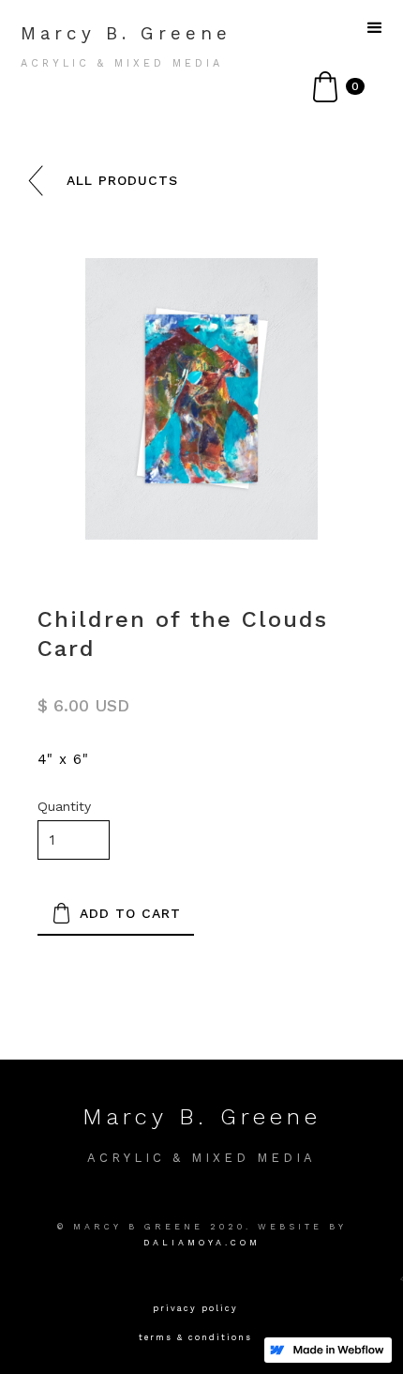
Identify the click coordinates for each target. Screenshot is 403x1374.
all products (122, 180)
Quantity (64, 806)
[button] (338, 87)
